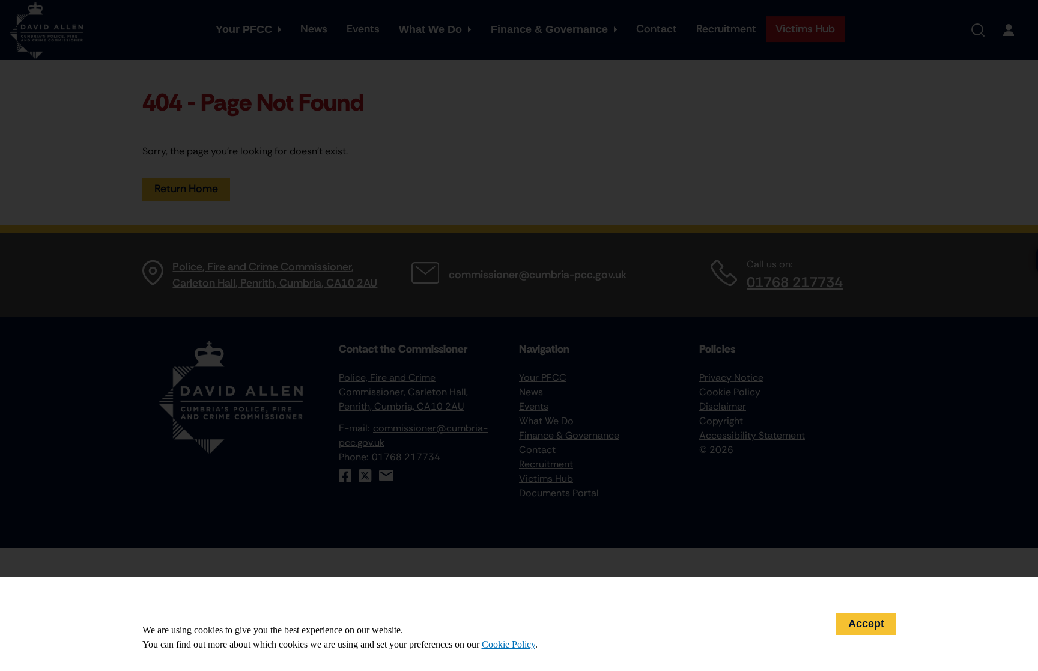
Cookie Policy (508, 644)
